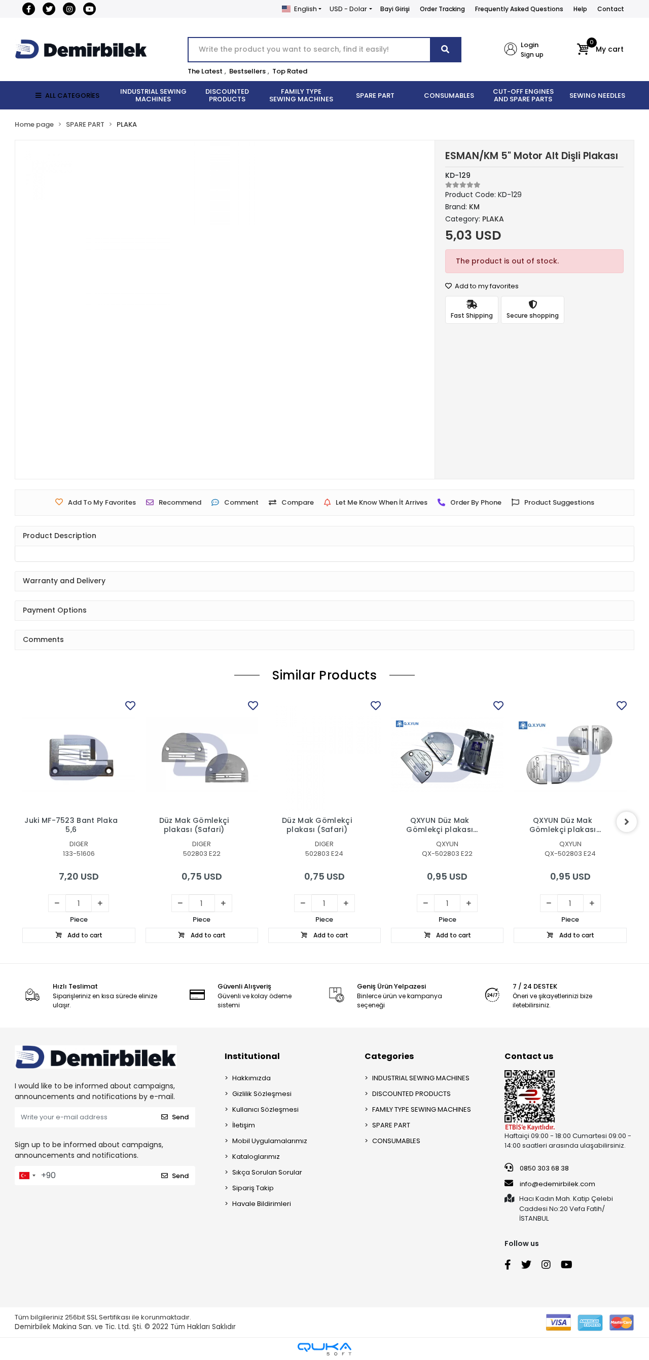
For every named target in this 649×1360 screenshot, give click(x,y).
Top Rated (289, 71)
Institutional (252, 1056)
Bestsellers (247, 71)
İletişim (243, 1125)
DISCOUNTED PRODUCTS (411, 1094)
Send (180, 1117)
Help (580, 9)
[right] (627, 822)
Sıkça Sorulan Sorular (267, 1172)
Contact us (528, 1056)
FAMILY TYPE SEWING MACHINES (421, 1109)
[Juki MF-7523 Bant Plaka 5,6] (78, 754)
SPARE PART (391, 1125)
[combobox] (27, 1175)
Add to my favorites (486, 286)
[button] (600, 49)
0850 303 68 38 (543, 1168)
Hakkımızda (251, 1078)
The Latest (205, 71)
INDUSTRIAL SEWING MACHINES (421, 1078)
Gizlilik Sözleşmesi (262, 1094)
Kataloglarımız (256, 1156)
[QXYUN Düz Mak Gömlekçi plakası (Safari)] (447, 754)
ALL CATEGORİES (72, 95)
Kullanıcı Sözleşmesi (265, 1109)
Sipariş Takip (253, 1188)
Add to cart (84, 935)
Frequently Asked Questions (519, 9)
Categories (389, 1056)
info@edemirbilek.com (557, 1184)
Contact (610, 9)
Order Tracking (442, 9)
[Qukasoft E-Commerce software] (324, 1349)
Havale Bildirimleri (261, 1203)
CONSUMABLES (396, 1141)
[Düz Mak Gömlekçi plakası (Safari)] (202, 754)
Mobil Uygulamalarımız (269, 1141)
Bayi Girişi (395, 9)
